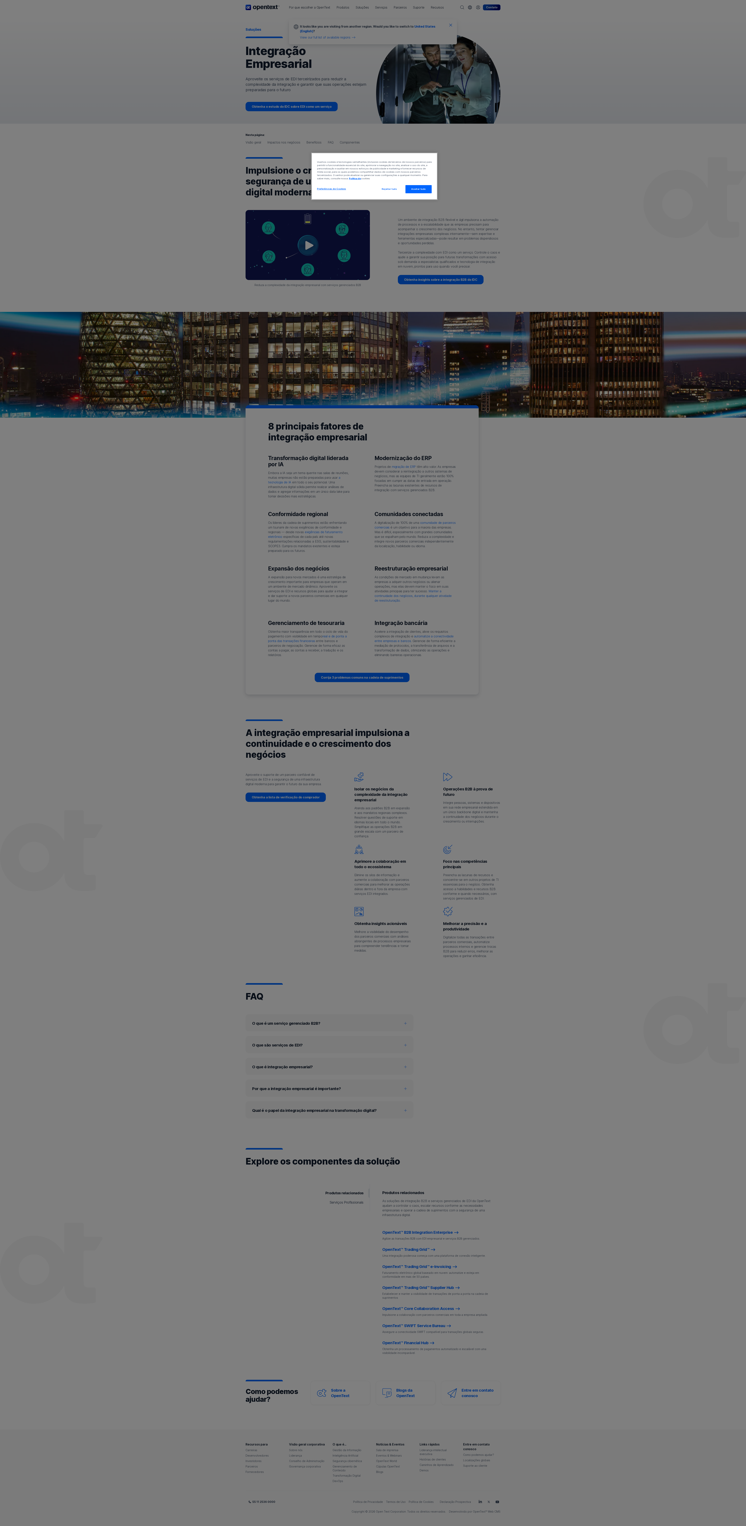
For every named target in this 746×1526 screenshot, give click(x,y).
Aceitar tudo (418, 189)
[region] (374, 176)
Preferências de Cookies (331, 188)
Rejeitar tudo (389, 189)
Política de (355, 178)
